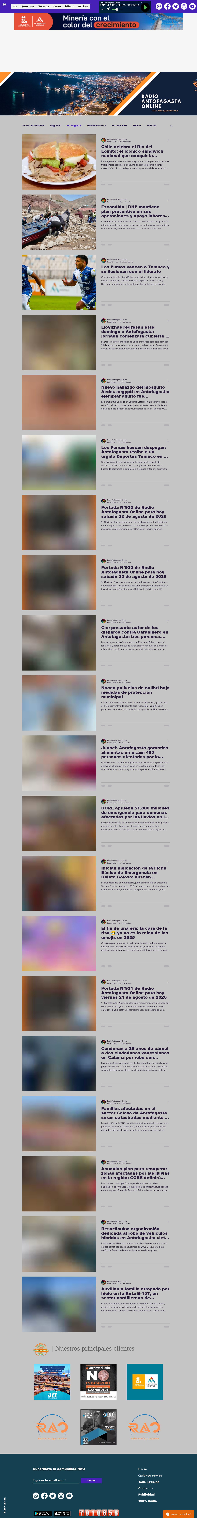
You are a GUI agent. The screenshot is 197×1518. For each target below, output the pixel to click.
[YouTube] (192, 6)
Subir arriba (4, 1505)
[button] (171, 125)
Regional (55, 125)
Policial (137, 125)
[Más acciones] (169, 140)
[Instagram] (184, 6)
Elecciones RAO (96, 125)
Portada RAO (119, 125)
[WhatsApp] (159, 6)
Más (149, 125)
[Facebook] (167, 6)
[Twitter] (175, 6)
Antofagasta (73, 125)
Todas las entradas (33, 125)
